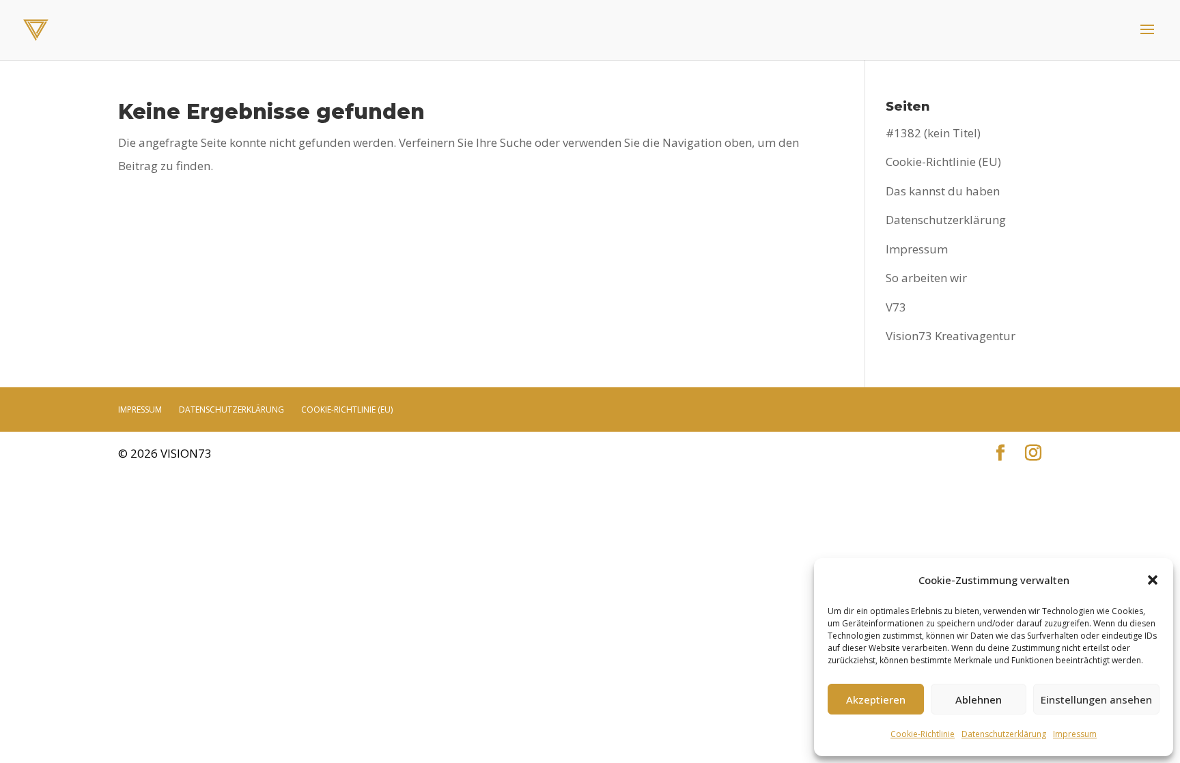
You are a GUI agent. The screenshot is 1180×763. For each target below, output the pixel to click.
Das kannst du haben (943, 191)
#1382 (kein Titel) (933, 133)
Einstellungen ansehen (1096, 699)
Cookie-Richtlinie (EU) (943, 161)
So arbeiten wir (926, 278)
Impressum (1075, 734)
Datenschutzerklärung (1003, 734)
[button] (1153, 580)
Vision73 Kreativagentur (950, 336)
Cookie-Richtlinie (922, 734)
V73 (896, 307)
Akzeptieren (875, 699)
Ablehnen (978, 699)
